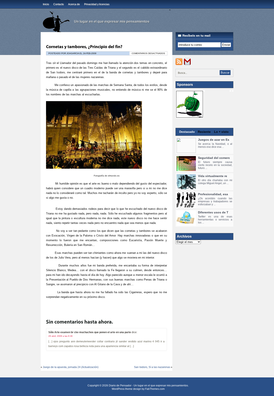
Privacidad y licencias (96, 4)
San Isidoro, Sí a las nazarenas (152, 367)
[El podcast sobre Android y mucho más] (189, 116)
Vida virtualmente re (212, 176)
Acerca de (74, 4)
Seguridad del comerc (214, 158)
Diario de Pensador (120, 385)
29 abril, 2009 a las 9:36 (60, 336)
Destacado (187, 131)
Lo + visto (221, 131)
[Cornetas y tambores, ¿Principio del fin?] (84, 46)
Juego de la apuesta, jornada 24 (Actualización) (70, 367)
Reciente (204, 131)
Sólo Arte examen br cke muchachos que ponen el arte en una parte (89, 332)
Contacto (58, 4)
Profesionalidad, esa (213, 194)
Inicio (46, 4)
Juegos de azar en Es (213, 139)
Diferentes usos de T (213, 212)
